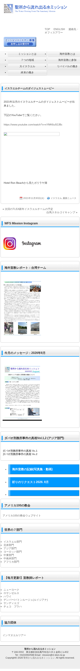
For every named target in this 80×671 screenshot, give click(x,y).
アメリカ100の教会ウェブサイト (22, 515)
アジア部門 (10, 548)
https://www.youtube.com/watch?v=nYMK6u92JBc (33, 124)
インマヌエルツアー (14, 635)
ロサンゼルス (11, 593)
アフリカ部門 (11, 561)
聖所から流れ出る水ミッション (39, 658)
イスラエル (56, 198)
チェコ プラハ (13, 606)
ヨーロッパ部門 (13, 551)
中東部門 (9, 555)
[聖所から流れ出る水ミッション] (35, 12)
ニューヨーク (11, 589)
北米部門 (9, 545)
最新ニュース (69, 198)
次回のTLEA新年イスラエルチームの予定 (29, 208)
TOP (47, 29)
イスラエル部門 (13, 541)
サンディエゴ (11, 603)
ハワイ (7, 596)
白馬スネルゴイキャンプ (61, 212)
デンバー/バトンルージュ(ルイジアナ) (26, 599)
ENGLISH (59, 29)
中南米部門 (10, 558)
